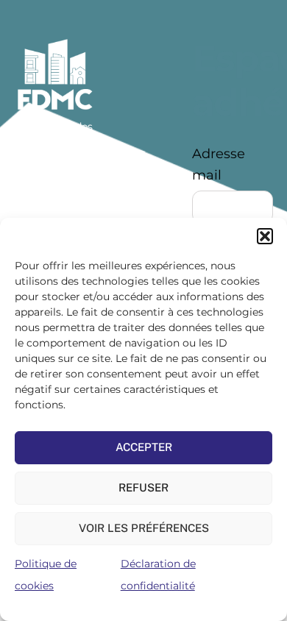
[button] (265, 236)
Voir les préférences (144, 528)
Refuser (143, 487)
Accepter (144, 447)
